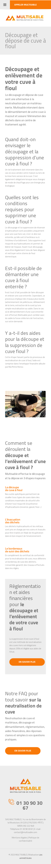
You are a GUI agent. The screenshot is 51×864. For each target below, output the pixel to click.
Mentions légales (19, 837)
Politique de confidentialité (29, 839)
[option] (26, 406)
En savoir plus (27, 661)
